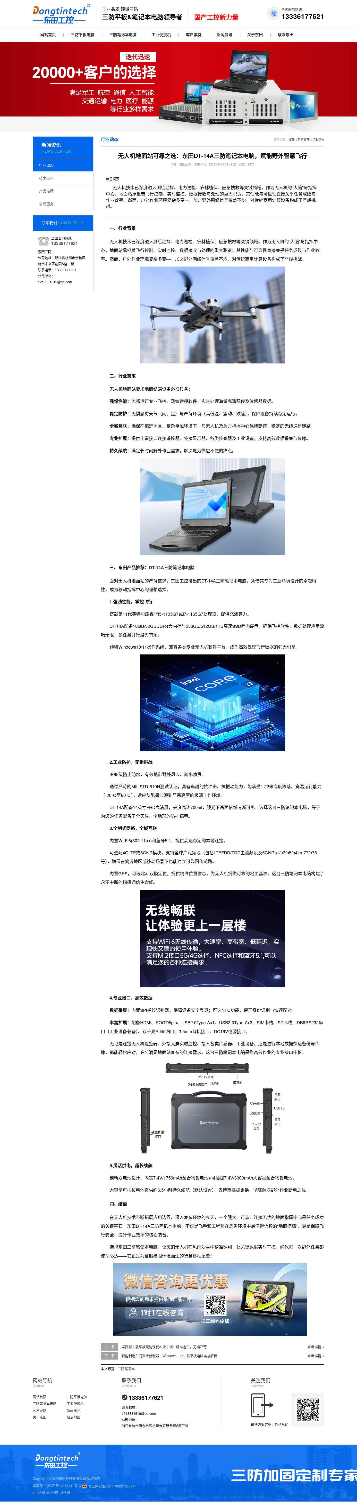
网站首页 (48, 34)
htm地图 (52, 1492)
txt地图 (65, 1492)
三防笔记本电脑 (122, 34)
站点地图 (73, 1417)
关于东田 (255, 34)
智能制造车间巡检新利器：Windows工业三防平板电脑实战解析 (169, 1355)
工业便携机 (161, 34)
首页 (291, 139)
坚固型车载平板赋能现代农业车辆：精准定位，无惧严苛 (164, 1346)
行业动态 (46, 165)
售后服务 (46, 203)
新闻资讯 (224, 34)
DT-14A (156, 567)
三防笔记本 (126, 1368)
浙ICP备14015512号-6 (63, 1485)
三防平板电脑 (82, 34)
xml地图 (39, 1492)
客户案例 (194, 34)
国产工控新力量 (216, 17)
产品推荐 (46, 190)
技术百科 (46, 178)
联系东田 (285, 34)
